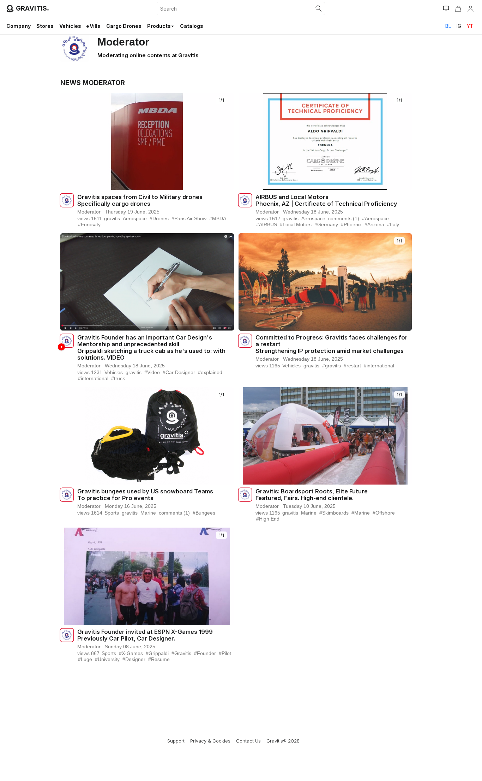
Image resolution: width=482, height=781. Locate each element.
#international (93, 378)
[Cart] (458, 8)
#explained (210, 372)
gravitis (32, 8)
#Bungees (204, 513)
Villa (95, 26)
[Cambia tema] (446, 8)
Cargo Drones (123, 26)
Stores (45, 26)
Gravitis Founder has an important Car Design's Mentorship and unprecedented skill (144, 341)
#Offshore (384, 513)
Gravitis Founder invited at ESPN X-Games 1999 (145, 632)
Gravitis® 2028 (283, 741)
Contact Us (248, 741)
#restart (352, 365)
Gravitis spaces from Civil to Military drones (140, 197)
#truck (118, 378)
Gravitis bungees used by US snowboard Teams (145, 491)
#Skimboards (334, 513)
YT (470, 26)
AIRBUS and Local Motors (292, 197)
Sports (111, 513)
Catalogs (191, 26)
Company (18, 26)
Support (176, 741)
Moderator (89, 212)
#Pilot (225, 653)
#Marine (360, 513)
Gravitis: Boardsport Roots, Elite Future (311, 491)
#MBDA (217, 218)
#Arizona (374, 224)
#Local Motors (296, 224)
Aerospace (135, 218)
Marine (148, 513)
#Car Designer (179, 372)
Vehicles (70, 26)
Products (159, 26)
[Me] (470, 8)
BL (448, 26)
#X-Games (131, 653)
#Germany (326, 224)
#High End (267, 519)
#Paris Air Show (188, 218)
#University (107, 659)
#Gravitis (181, 653)
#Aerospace (375, 218)
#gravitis (331, 365)
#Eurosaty (89, 224)
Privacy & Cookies (210, 741)
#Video (152, 372)
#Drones (159, 218)
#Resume (159, 659)
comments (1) (343, 218)
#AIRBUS (266, 224)
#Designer (133, 659)
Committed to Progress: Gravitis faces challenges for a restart (331, 341)
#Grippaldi (157, 653)
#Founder (205, 653)
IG (459, 26)
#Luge (85, 659)
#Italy (393, 224)
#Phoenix (351, 224)
